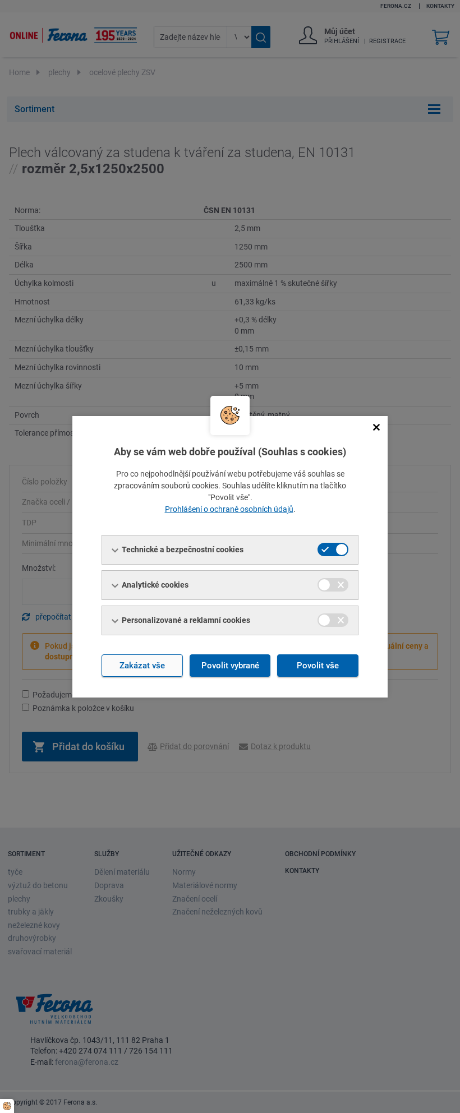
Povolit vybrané (230, 666)
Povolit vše (318, 666)
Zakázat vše (142, 666)
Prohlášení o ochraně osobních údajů (229, 509)
